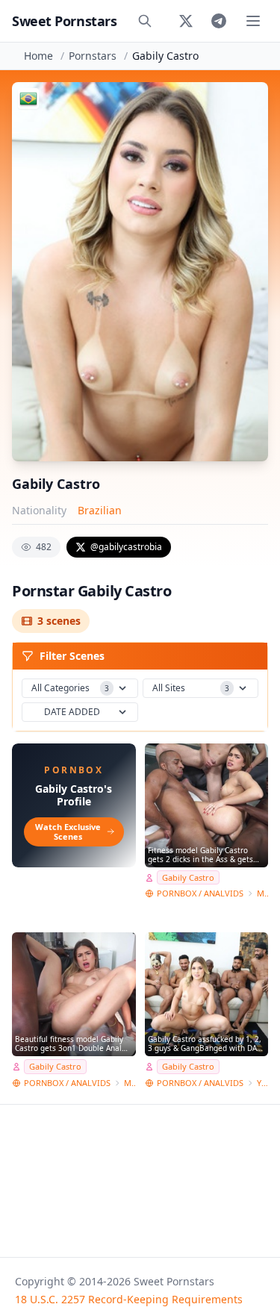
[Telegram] (218, 20)
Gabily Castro (188, 877)
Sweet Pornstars (64, 21)
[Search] (144, 20)
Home (38, 56)
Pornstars (92, 56)
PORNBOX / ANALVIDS (200, 893)
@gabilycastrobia (126, 546)
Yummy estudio (263, 1082)
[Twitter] (185, 20)
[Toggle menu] (253, 21)
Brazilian (100, 510)
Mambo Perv (263, 893)
